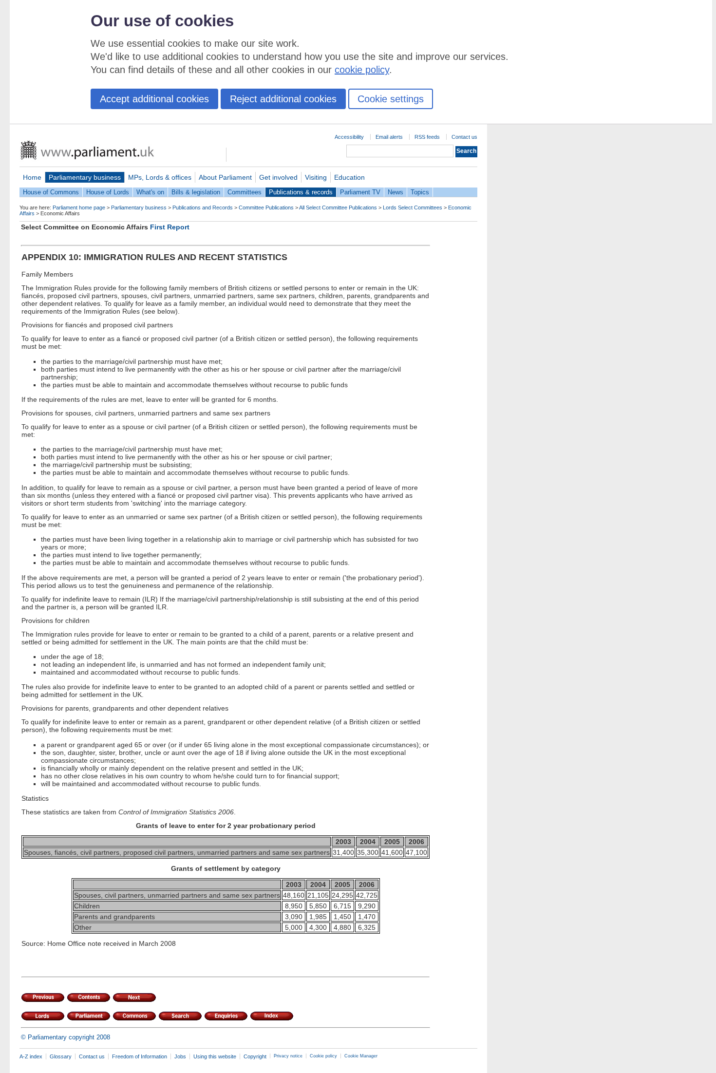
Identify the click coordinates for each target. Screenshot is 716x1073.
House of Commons (51, 192)
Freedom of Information (139, 1056)
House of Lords (107, 192)
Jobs (180, 1056)
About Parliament (225, 177)
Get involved (278, 177)
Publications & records (301, 192)
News (395, 192)
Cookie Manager (360, 1056)
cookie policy (362, 69)
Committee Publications (266, 207)
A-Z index (30, 1056)
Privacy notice (288, 1056)
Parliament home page (79, 207)
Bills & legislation (195, 192)
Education (349, 177)
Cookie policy (323, 1056)
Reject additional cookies (283, 99)
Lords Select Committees (412, 207)
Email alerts (389, 137)
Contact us (464, 137)
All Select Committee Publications (338, 207)
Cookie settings (391, 99)
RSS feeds (427, 137)
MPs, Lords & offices (159, 177)
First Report (169, 227)
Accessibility (349, 137)
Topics (420, 192)
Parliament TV (360, 192)
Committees (244, 192)
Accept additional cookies (154, 99)
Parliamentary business (85, 177)
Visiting (316, 177)
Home (32, 177)
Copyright (255, 1056)
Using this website (214, 1056)
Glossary (61, 1056)
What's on (150, 192)
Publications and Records (202, 207)
